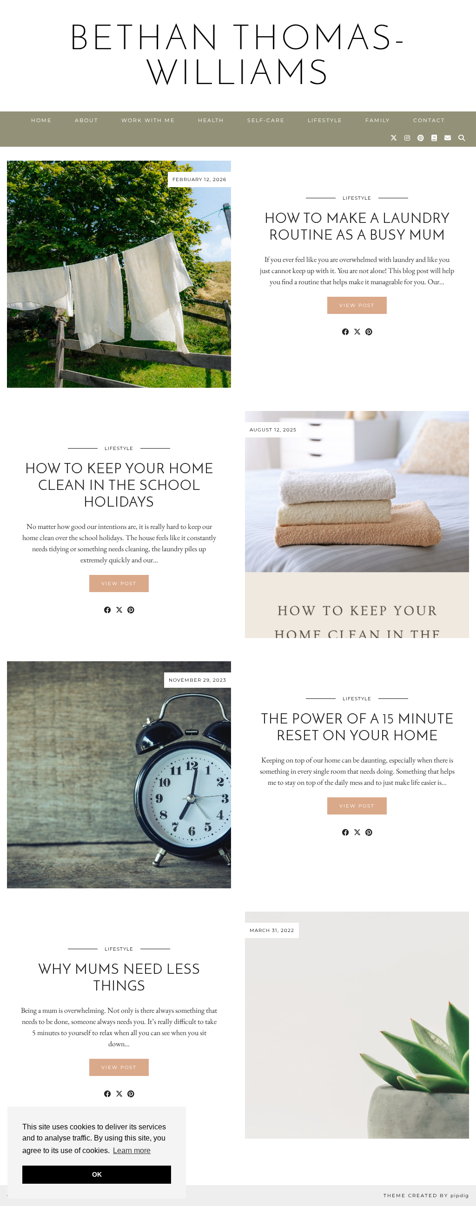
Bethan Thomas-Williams (238, 58)
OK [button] (97, 1174)
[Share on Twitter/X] (357, 332)
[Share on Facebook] (345, 332)
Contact (429, 120)
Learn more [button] (132, 1150)
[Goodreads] (434, 138)
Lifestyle (325, 120)
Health (211, 120)
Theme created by (426, 1196)
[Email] (448, 138)
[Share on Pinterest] (369, 332)
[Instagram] (407, 138)
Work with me (148, 120)
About (86, 120)
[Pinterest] (421, 138)
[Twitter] (394, 138)
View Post (357, 305)
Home (41, 120)
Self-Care (265, 120)
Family (377, 120)
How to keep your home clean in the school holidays (119, 486)
